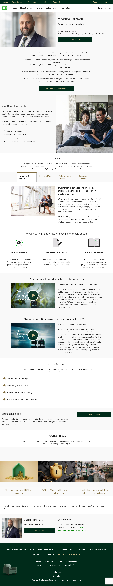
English (96, 2)
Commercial (32, 2)
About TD (56, 2)
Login (106, 2)
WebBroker (37, 554)
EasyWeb (50, 554)
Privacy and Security (45, 561)
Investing (45, 2)
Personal (5, 2)
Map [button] (81, 527)
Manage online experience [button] (68, 554)
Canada (56, 576)
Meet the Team (26, 8)
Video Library (51, 8)
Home (14, 8)
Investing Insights (45, 549)
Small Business (17, 2)
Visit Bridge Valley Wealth (56, 89)
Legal (59, 561)
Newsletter (65, 8)
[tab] (27, 177)
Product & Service (98, 549)
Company (82, 549)
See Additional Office (72, 531)
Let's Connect (94, 414)
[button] (33, 295)
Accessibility (71, 561)
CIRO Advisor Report (65, 549)
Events (40, 8)
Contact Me (106, 8)
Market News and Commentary (20, 549)
